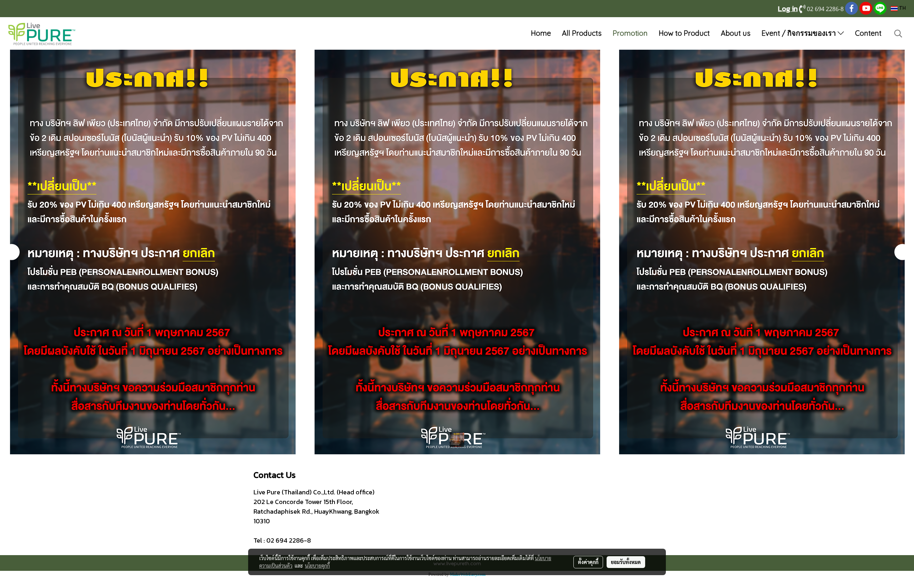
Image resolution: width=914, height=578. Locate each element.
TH (902, 8)
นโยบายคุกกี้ (317, 565)
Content (868, 33)
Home (541, 33)
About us (735, 33)
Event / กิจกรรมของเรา (800, 33)
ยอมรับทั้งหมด (626, 562)
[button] (898, 33)
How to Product (684, 33)
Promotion (630, 33)
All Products (582, 33)
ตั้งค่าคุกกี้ (588, 562)
